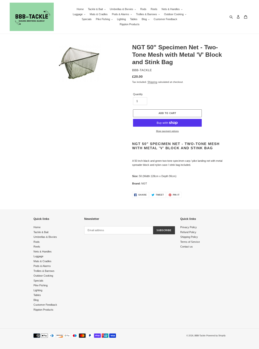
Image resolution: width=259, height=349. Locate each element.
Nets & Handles (42, 251)
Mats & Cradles (42, 261)
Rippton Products (43, 309)
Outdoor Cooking (43, 275)
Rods (36, 241)
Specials (38, 280)
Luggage (38, 256)
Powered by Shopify (216, 335)
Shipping (152, 82)
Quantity (138, 94)
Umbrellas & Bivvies (45, 236)
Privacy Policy (188, 227)
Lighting (37, 290)
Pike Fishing (40, 285)
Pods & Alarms (42, 265)
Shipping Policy (189, 236)
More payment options (167, 131)
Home (37, 227)
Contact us (186, 246)
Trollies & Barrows (43, 270)
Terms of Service (190, 241)
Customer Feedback (45, 304)
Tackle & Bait (40, 232)
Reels (36, 246)
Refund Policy (188, 232)
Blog (36, 299)
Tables (37, 295)
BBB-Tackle (200, 335)
